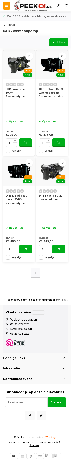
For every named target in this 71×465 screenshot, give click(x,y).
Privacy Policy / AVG (49, 442)
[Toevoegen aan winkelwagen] (25, 142)
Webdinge (51, 437)
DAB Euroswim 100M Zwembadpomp (16, 92)
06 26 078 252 (19, 324)
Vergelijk (16, 150)
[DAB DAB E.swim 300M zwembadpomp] (52, 171)
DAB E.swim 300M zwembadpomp (51, 197)
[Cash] (31, 456)
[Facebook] (30, 415)
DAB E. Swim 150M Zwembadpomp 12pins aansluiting (51, 92)
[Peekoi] (32, 5)
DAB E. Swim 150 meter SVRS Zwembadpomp (16, 199)
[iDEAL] (14, 456)
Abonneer (57, 402)
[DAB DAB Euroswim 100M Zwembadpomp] (19, 64)
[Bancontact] (23, 456)
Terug (11, 24)
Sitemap (34, 445)
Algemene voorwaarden (21, 442)
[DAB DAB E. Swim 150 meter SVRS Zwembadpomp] (19, 171)
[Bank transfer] (40, 456)
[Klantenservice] (38, 312)
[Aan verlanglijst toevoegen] (29, 56)
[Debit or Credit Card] (57, 456)
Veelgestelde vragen (23, 319)
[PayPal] (49, 456)
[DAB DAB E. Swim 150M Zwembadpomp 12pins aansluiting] (52, 64)
